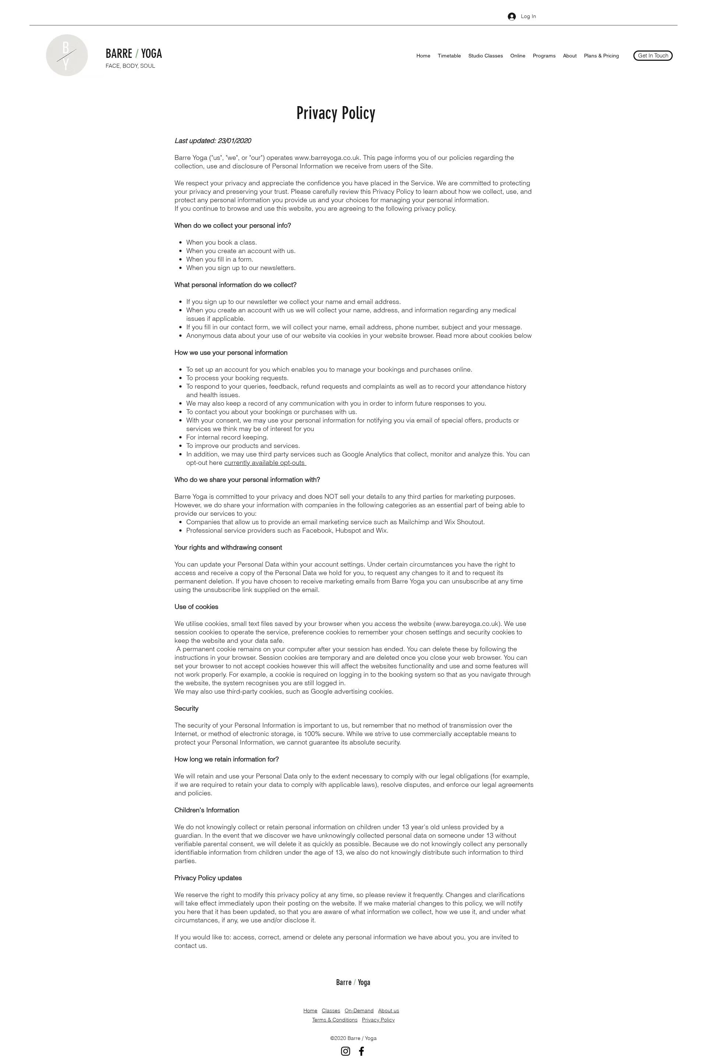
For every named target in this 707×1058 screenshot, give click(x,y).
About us (388, 1010)
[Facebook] (361, 1051)
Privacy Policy (378, 1019)
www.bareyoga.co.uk (467, 623)
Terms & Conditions (335, 1019)
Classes (331, 1010)
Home (310, 1010)
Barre (345, 982)
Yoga (363, 982)
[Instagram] (346, 1051)
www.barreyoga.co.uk (327, 157)
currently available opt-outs (265, 462)
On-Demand (359, 1010)
